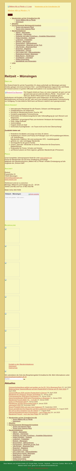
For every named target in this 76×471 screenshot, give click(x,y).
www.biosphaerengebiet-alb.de (16, 377)
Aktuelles (15, 23)
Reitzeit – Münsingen (23, 41)
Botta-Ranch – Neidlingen (25, 56)
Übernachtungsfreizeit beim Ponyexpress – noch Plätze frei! (30, 412)
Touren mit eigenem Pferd (25, 27)
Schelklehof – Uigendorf (24, 57)
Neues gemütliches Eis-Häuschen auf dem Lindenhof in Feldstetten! (32, 409)
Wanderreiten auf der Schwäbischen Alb (47, 6)
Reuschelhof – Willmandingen (26, 43)
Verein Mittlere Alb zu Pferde (26, 20)
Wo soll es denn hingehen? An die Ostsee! (23, 411)
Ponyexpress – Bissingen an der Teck (29, 45)
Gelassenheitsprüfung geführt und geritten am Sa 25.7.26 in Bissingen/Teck (35, 387)
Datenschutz (13, 368)
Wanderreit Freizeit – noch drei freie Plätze (23, 414)
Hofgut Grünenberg (22, 59)
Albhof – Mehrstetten (23, 32)
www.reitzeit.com (46, 158)
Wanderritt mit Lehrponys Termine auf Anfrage (25, 394)
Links (14, 63)
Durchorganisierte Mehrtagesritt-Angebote (26, 25)
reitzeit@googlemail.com (13, 178)
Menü (10, 15)
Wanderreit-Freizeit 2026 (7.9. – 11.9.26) (23, 400)
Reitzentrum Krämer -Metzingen (27, 54)
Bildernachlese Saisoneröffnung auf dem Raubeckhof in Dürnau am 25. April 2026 (37, 389)
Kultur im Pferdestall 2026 (18, 402)
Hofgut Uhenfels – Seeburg (25, 38)
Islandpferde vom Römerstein (26, 61)
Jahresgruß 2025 (15, 405)
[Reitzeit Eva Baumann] (14, 92)
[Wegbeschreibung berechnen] (34, 194)
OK (29, 468)
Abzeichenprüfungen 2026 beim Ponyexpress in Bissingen (29, 398)
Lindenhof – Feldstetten (24, 40)
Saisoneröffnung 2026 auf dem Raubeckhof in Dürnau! (28, 393)
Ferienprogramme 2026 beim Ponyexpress (24, 396)
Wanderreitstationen (19, 31)
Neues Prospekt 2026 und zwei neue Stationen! (25, 407)
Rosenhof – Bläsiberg (23, 49)
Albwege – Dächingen (23, 34)
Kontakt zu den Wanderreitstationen (21, 364)
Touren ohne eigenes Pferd (25, 29)
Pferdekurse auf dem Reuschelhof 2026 (23, 403)
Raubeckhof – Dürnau (23, 50)
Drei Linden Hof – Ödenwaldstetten (28, 52)
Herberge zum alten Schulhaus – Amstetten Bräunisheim (35, 36)
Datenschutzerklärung (41, 468)
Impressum (19, 22)
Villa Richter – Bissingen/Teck (26, 47)
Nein (32, 468)
